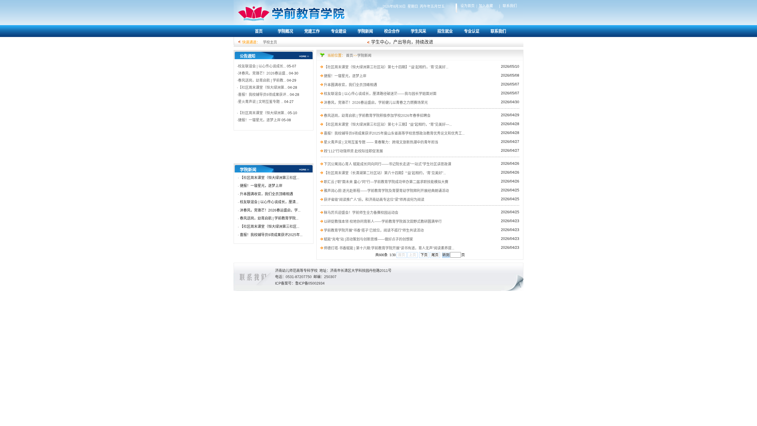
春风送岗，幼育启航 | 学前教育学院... (269, 218)
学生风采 (418, 31)
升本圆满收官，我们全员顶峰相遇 (266, 194)
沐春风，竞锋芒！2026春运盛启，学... (270, 210)
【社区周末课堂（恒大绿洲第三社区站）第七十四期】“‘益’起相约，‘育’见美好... (386, 67)
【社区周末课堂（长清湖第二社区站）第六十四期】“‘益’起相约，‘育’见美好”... (385, 173)
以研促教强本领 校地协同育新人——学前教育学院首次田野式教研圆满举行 (383, 222)
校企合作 (391, 31)
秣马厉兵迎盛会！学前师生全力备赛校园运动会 (361, 213)
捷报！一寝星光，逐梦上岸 (261, 186)
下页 (424, 255)
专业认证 (471, 31)
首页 (259, 31)
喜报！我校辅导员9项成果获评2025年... (271, 235)
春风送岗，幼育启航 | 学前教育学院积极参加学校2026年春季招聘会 (377, 116)
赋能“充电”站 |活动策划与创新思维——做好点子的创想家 (368, 239)
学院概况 (285, 31)
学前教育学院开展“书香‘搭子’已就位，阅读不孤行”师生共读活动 (374, 230)
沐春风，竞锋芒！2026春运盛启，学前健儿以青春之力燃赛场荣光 (376, 103)
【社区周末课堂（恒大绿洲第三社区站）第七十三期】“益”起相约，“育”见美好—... (388, 124)
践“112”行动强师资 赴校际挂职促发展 (353, 151)
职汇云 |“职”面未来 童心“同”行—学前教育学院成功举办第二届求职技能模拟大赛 (386, 182)
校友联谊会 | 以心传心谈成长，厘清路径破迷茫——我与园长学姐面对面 (380, 94)
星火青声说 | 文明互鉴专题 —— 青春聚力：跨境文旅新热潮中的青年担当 (381, 142)
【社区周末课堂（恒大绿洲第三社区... (269, 178)
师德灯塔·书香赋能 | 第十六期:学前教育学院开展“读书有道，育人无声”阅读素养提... (389, 248)
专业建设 (338, 31)
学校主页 (270, 42)
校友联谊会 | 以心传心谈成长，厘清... (269, 202)
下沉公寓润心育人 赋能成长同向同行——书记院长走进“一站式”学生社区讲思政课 (387, 164)
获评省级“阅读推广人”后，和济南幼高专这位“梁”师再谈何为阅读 (374, 200)
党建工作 (312, 31)
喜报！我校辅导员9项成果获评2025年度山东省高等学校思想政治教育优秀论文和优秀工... (394, 133)
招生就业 (445, 31)
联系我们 (498, 31)
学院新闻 (365, 31)
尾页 (435, 255)
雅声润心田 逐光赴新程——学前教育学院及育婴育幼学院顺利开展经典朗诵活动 (386, 191)
